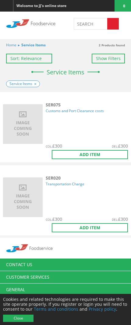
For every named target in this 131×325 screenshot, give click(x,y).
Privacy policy (102, 309)
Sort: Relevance (26, 58)
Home (11, 45)
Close (18, 318)
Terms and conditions (56, 309)
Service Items (32, 45)
